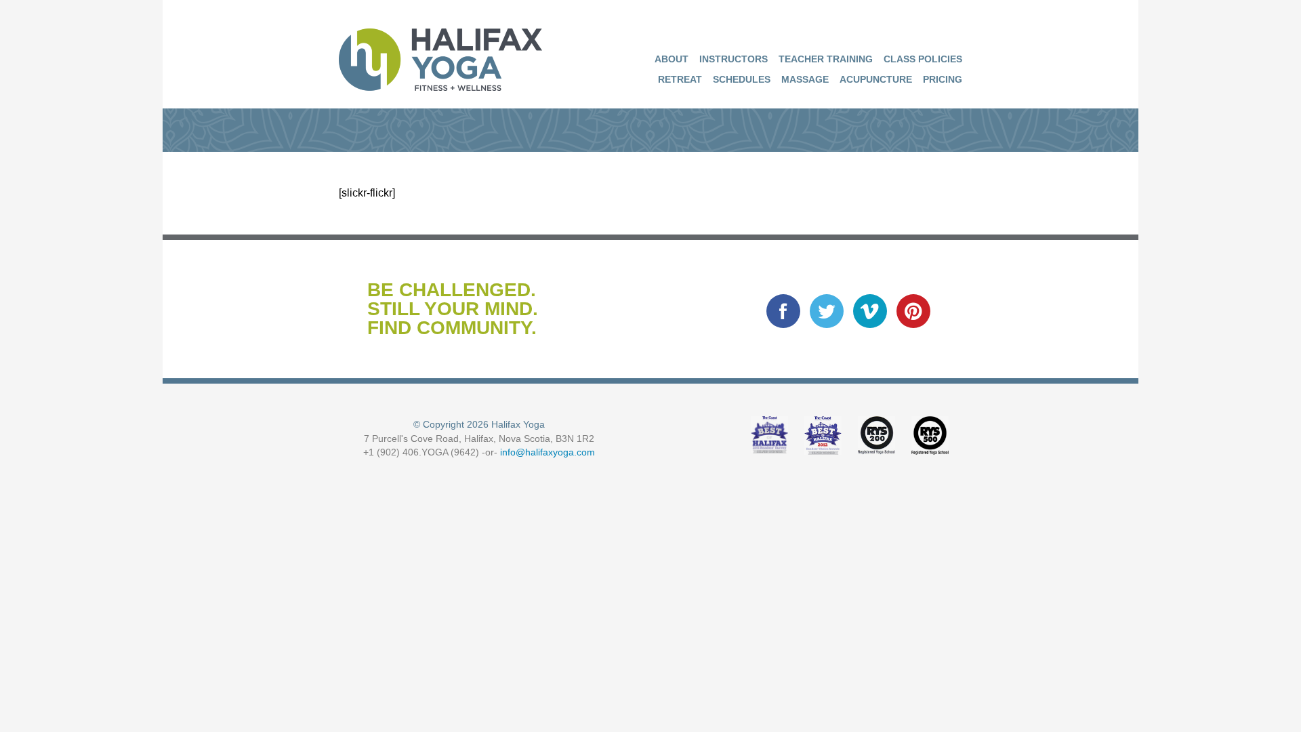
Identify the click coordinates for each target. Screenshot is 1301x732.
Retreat (680, 79)
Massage (805, 79)
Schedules (741, 79)
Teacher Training (826, 59)
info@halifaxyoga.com (547, 452)
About (671, 59)
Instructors (733, 59)
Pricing (942, 79)
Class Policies (923, 59)
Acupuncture (876, 79)
